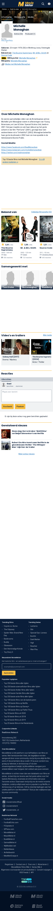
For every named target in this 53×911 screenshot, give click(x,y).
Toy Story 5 (8, 652)
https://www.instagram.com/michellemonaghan (21, 150)
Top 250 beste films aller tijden (16, 683)
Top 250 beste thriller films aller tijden (19, 690)
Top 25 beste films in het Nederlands (18, 723)
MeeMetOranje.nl (11, 856)
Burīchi (33, 636)
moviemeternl (12, 806)
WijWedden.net (10, 846)
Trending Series (34, 622)
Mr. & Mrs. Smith (39, 53)
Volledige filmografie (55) (41, 212)
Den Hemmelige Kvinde (13, 649)
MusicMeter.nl (9, 836)
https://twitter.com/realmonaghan (15, 153)
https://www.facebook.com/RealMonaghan (19, 147)
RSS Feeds (24, 872)
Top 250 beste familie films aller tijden (19, 693)
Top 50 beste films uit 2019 (15, 720)
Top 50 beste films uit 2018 (15, 717)
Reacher (33, 646)
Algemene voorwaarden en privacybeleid (17, 870)
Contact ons (21, 864)
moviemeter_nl (12, 810)
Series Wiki (36, 867)
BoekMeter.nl (9, 839)
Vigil (32, 643)
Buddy (6, 642)
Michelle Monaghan (27, 58)
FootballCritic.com (11, 822)
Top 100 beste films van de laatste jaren (20, 700)
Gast (9, 383)
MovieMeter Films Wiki (20, 867)
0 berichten (6, 379)
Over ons (31, 864)
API (32, 872)
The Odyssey (9, 629)
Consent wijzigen (44, 870)
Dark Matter (35, 639)
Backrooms (8, 639)
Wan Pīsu (34, 649)
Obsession (8, 645)
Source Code (6, 55)
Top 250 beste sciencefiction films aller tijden (22, 687)
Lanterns (34, 626)
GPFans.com (9, 829)
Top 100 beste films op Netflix (16, 703)
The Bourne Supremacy (22, 53)
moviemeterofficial (14, 802)
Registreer (9, 864)
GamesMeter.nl (10, 842)
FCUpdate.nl (9, 826)
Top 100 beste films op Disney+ (16, 707)
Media (31, 17)
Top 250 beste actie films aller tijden (18, 697)
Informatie (6, 17)
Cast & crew (14, 9)
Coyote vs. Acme (10, 626)
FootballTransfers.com (13, 819)
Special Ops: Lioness (38, 633)
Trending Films (8, 622)
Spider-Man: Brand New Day (13, 634)
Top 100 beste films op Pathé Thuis (18, 710)
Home (4, 9)
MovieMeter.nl (9, 832)
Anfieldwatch (9, 852)
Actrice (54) (18, 34)
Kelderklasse (9, 849)
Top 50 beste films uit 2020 (15, 713)
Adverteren (42, 864)
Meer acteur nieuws (27, 454)
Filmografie (19, 17)
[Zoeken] (43, 4)
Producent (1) (30, 34)
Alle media (47, 335)
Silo (31, 629)
